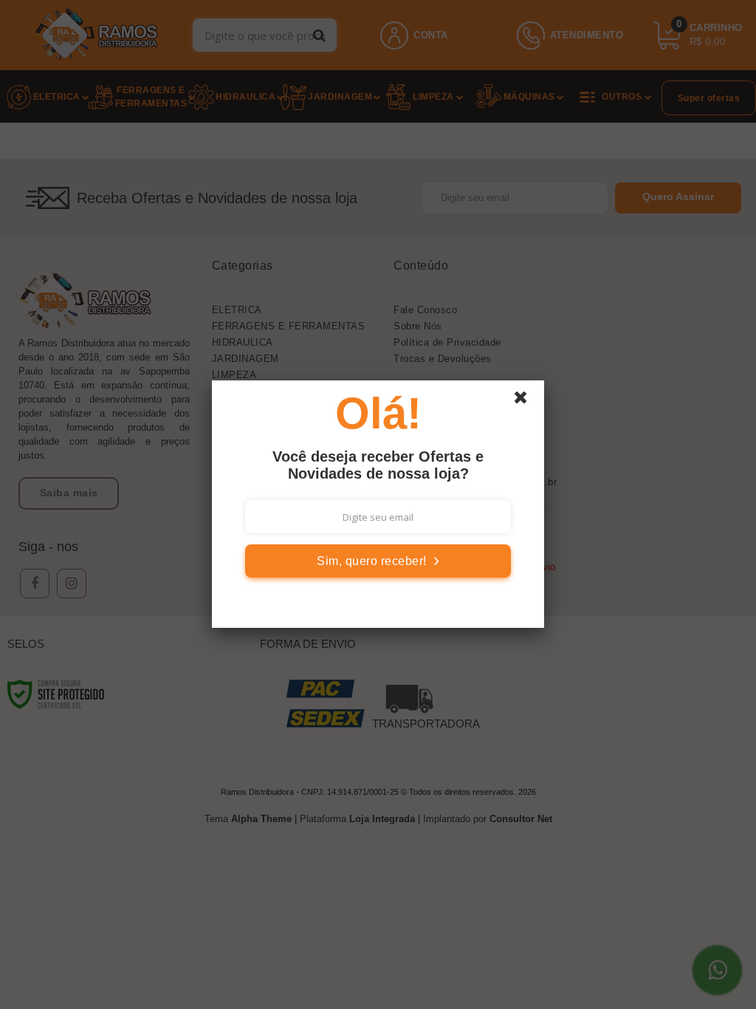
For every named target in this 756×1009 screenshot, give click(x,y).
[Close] (527, 401)
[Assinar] (378, 561)
